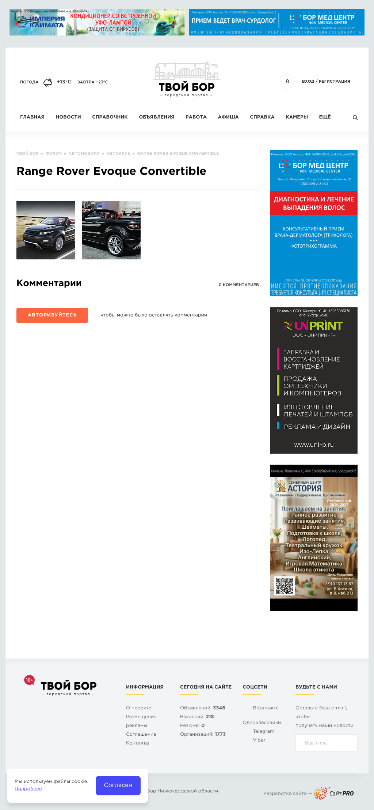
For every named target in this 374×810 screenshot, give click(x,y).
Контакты (137, 744)
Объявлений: (202, 708)
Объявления (156, 118)
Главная (32, 118)
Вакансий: (197, 717)
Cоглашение (141, 735)
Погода (29, 82)
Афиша (228, 118)
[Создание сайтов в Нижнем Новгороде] (334, 794)
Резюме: (192, 726)
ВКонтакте (266, 708)
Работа (196, 118)
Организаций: (203, 735)
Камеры (297, 118)
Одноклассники (262, 723)
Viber (259, 741)
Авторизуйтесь (52, 316)
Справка (262, 118)
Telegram (263, 732)
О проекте (138, 708)
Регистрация (334, 81)
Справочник (110, 118)
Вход (308, 81)
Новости (68, 118)
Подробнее (28, 789)
